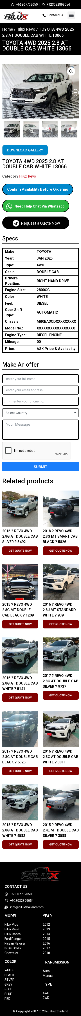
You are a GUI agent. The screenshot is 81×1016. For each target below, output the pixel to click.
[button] (71, 15)
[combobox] (7, 401)
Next (77, 128)
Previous (3, 128)
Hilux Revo (25, 29)
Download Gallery (25, 150)
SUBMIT (40, 466)
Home (7, 29)
